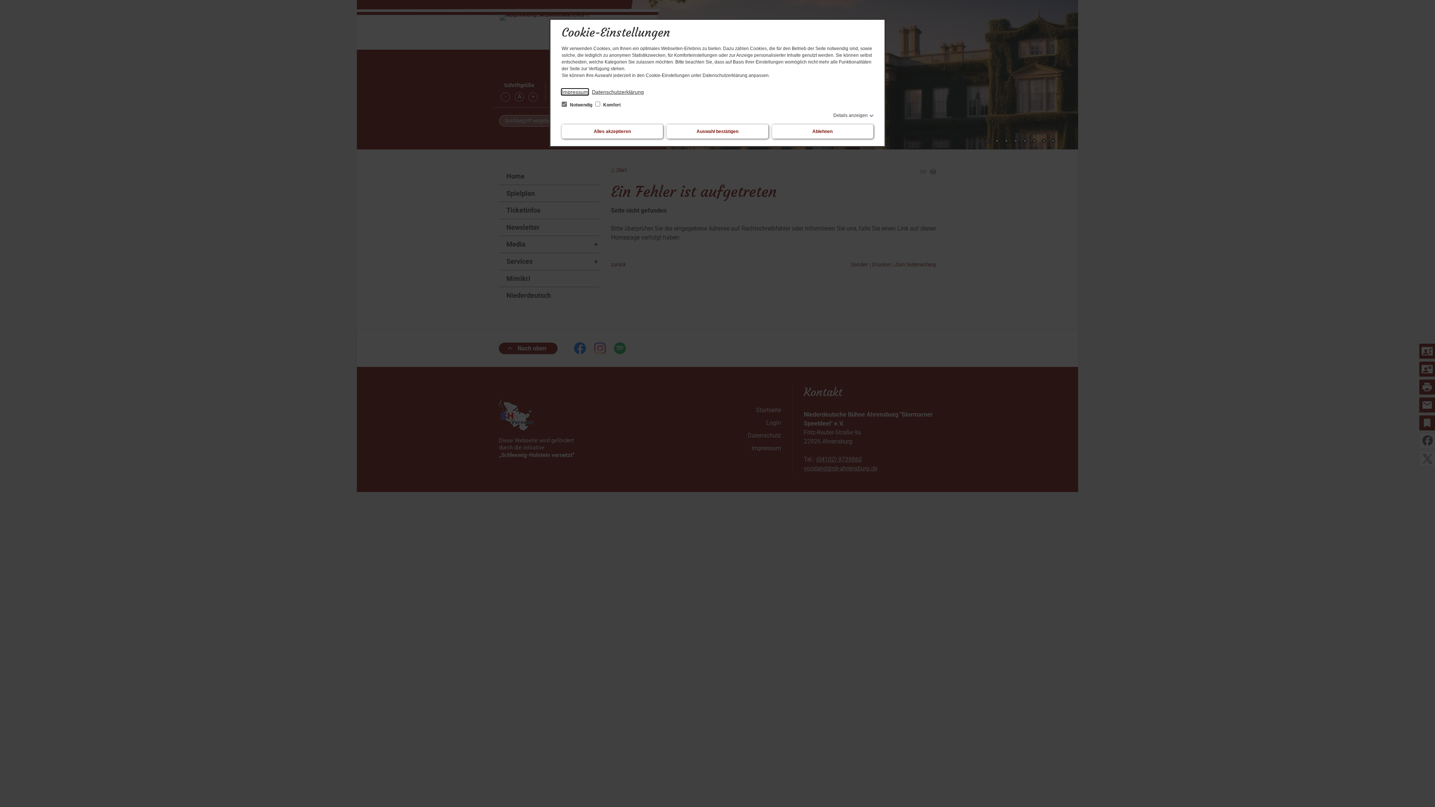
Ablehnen (822, 131)
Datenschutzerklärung (618, 92)
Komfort (611, 105)
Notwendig (581, 105)
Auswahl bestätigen (717, 131)
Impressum (575, 92)
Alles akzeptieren (612, 131)
